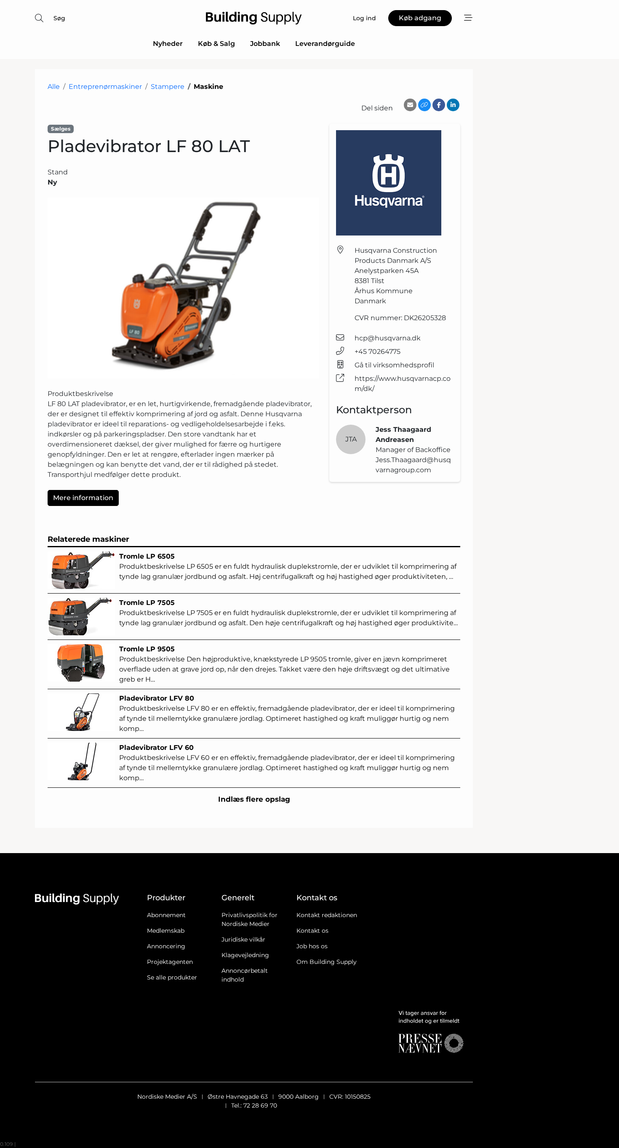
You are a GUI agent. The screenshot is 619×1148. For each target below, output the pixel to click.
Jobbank (265, 44)
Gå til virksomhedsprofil (394, 365)
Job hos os (312, 946)
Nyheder (168, 44)
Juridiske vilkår (243, 939)
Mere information (83, 498)
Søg (59, 18)
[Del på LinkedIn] (453, 105)
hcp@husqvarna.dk (388, 338)
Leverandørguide (325, 44)
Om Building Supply (326, 962)
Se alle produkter (172, 977)
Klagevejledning (245, 955)
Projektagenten (170, 962)
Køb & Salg (216, 44)
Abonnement (166, 915)
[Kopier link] (424, 105)
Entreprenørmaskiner (105, 87)
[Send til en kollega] (410, 105)
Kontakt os (312, 930)
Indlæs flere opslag (254, 799)
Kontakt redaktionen (326, 915)
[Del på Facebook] (438, 105)
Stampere (167, 87)
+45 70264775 (377, 352)
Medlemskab (165, 930)
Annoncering (166, 946)
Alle (54, 87)
